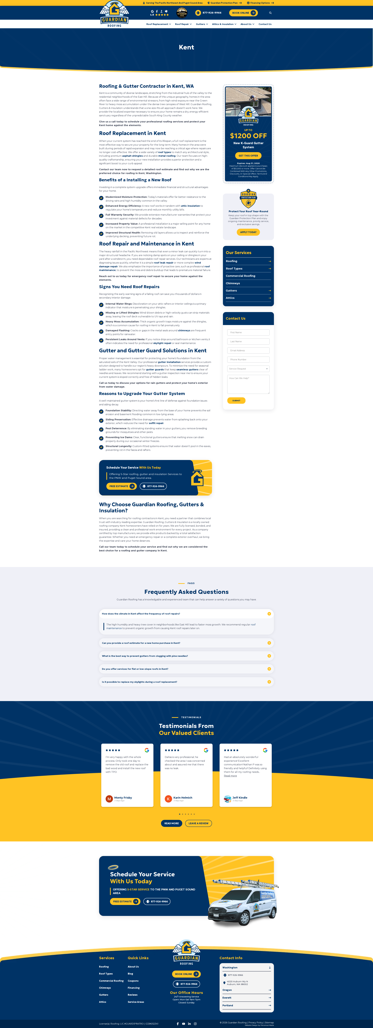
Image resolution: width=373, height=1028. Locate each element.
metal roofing (167, 155)
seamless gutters (187, 369)
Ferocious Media (267, 1025)
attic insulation (190, 205)
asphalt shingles (132, 155)
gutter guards (155, 369)
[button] (270, 12)
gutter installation (169, 362)
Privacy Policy (255, 1022)
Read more (123, 772)
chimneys (184, 330)
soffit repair (156, 423)
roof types (164, 152)
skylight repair (162, 343)
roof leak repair (163, 262)
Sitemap (269, 1022)
